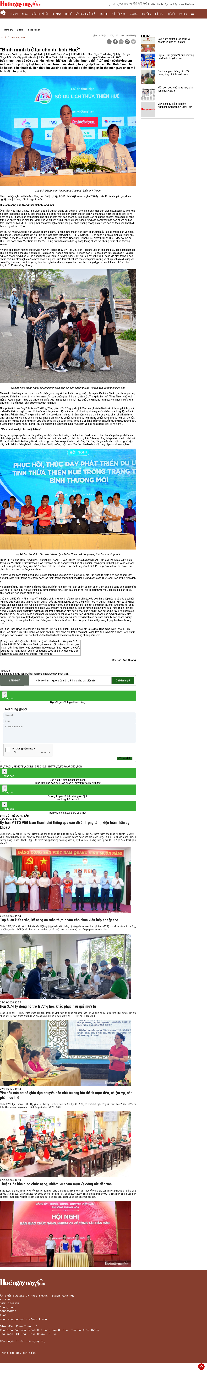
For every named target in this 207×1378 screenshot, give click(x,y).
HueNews (189, 4)
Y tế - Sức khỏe (119, 13)
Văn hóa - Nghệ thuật (86, 13)
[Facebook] (140, 4)
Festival (14, 13)
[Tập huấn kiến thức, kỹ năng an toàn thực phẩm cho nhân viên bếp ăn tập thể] (65, 966)
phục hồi (43, 673)
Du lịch (104, 13)
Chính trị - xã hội (40, 13)
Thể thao (159, 13)
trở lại (14, 673)
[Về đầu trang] (201, 1366)
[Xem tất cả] (192, 14)
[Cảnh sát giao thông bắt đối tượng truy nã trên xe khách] (148, 77)
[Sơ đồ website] (135, 4)
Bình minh (5, 673)
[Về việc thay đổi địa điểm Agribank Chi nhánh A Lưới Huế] (148, 109)
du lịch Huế (23, 673)
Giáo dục (134, 13)
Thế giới (171, 13)
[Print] (109, 41)
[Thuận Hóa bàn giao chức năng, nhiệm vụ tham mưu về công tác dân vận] (65, 1234)
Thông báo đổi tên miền (18, 1353)
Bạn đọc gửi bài (155, 4)
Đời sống (146, 13)
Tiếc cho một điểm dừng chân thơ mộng (89, 68)
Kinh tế (68, 13)
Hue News (56, 13)
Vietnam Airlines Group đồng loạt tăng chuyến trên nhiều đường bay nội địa (66, 62)
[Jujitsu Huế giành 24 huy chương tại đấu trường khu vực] (148, 61)
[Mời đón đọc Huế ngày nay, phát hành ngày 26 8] (148, 93)
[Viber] (127, 42)
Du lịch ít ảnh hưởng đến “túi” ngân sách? (91, 60)
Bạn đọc (183, 13)
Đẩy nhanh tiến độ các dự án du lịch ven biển (31, 60)
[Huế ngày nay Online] (20, 6)
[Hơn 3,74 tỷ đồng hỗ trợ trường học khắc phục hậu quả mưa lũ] (65, 1053)
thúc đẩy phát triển (58, 673)
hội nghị (34, 673)
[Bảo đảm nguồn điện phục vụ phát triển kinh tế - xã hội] (148, 44)
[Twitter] (133, 42)
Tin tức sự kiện (33, 30)
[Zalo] (121, 42)
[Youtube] (145, 4)
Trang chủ (8, 30)
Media (24, 13)
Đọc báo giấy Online (174, 4)
